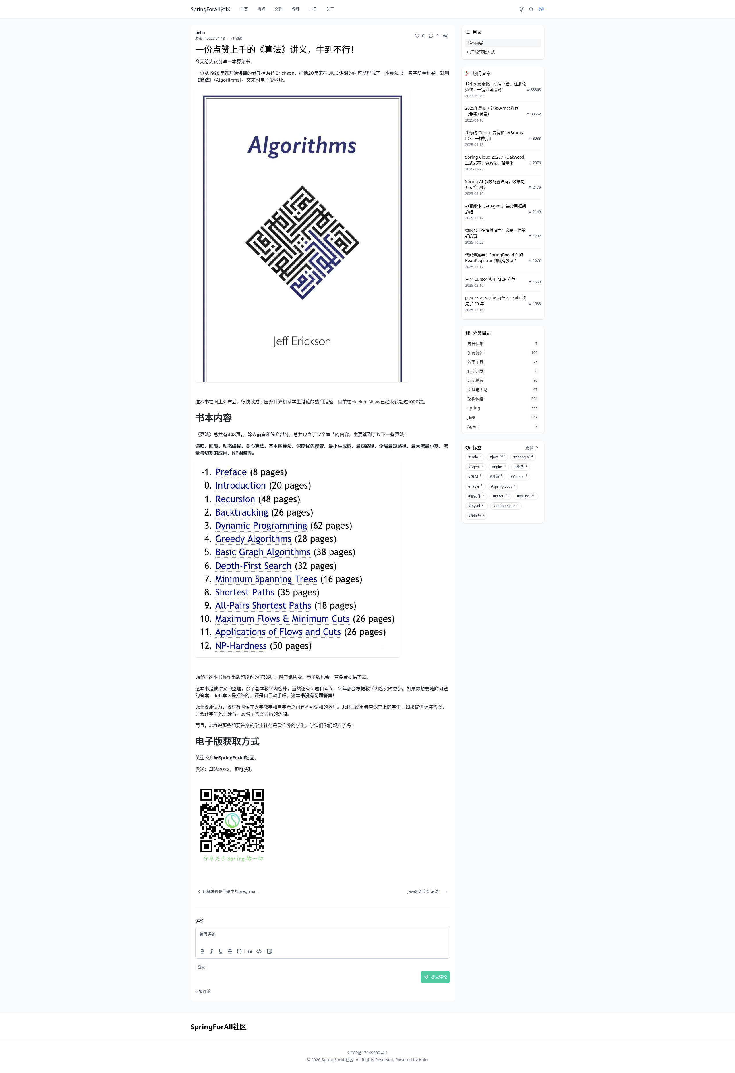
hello (200, 32)
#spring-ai (523, 457)
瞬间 (261, 9)
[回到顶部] (717, 1055)
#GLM (474, 476)
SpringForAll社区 (337, 1059)
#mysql (476, 506)
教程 (296, 9)
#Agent (475, 467)
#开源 (496, 476)
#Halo (474, 457)
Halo (423, 1059)
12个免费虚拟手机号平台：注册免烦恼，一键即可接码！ (495, 86)
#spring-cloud (506, 506)
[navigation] (227, 891)
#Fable (475, 486)
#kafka (500, 496)
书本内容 (475, 42)
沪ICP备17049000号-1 (367, 1052)
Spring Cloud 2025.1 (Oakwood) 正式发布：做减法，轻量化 (495, 160)
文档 (278, 9)
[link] (322, 824)
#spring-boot (503, 486)
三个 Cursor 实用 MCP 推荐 (490, 279)
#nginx (499, 467)
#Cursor (519, 476)
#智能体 (476, 496)
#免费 (520, 467)
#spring (526, 496)
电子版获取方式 (481, 52)
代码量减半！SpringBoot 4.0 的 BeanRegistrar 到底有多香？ (494, 257)
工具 (313, 9)
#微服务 (476, 515)
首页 (244, 9)
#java (497, 457)
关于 (330, 9)
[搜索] (531, 9)
